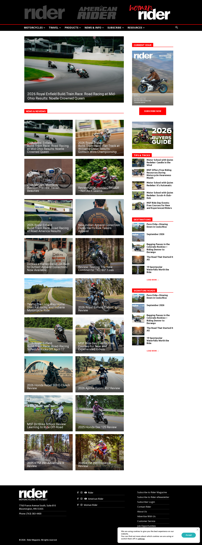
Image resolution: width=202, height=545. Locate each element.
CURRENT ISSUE (143, 45)
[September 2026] (138, 237)
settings (141, 539)
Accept (189, 535)
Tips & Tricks (142, 155)
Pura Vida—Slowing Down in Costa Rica (157, 225)
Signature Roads (144, 290)
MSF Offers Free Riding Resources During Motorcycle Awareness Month (159, 174)
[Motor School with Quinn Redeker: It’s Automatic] (138, 185)
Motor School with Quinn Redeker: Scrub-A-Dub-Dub (160, 195)
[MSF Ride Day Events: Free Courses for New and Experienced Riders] (99, 335)
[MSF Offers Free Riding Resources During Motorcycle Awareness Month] (138, 173)
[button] (176, 27)
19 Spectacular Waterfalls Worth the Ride (158, 269)
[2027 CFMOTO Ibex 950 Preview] (74, 69)
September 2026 (155, 234)
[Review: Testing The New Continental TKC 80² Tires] (99, 256)
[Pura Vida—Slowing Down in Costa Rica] (138, 227)
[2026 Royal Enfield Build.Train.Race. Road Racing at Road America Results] (48, 217)
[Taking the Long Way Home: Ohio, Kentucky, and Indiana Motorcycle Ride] (48, 296)
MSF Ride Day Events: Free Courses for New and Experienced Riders (159, 205)
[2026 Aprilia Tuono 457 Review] (99, 374)
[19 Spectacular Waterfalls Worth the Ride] (138, 270)
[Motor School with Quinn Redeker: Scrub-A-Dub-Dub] (138, 195)
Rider (90, 492)
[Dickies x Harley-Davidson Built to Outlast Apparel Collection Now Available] (48, 256)
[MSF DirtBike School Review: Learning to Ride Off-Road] (48, 413)
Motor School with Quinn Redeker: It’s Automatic (160, 183)
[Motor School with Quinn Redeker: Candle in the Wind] (138, 163)
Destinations (142, 219)
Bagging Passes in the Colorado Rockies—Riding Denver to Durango (158, 248)
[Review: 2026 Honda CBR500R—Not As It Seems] (99, 177)
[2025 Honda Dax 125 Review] (99, 413)
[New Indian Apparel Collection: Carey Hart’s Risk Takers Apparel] (99, 217)
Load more (152, 280)
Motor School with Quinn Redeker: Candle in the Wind (160, 162)
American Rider (95, 499)
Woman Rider (90, 505)
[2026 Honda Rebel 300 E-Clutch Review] (48, 374)
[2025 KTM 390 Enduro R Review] (99, 452)
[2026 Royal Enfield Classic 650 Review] (99, 296)
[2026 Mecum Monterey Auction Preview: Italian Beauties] (48, 177)
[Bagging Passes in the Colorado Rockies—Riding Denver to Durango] (138, 247)
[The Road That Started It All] (138, 260)
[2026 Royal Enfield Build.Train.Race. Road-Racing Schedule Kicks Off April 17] (48, 335)
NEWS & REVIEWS (36, 111)
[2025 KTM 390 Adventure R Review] (48, 452)
